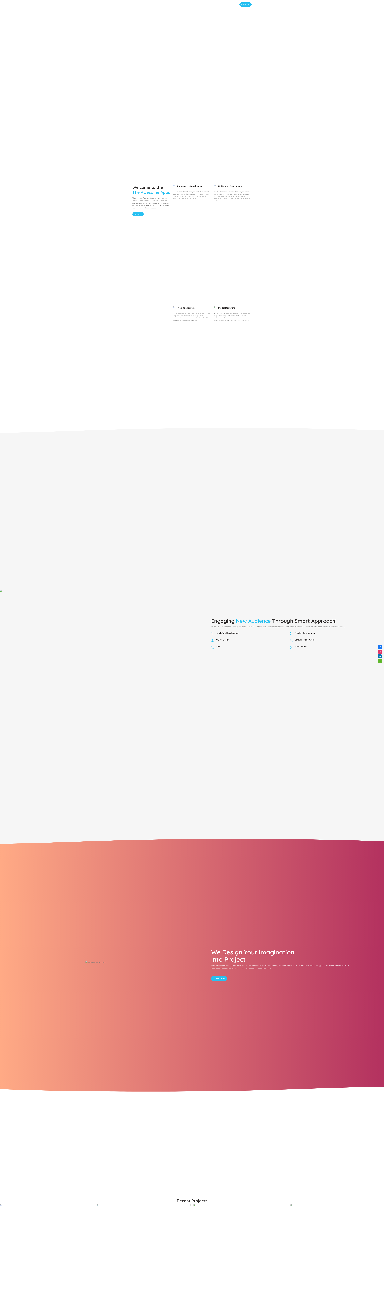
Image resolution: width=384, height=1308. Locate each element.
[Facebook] (380, 647)
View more (138, 214)
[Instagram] (380, 652)
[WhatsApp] (380, 661)
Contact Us (245, 4)
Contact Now (219, 978)
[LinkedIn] (380, 656)
